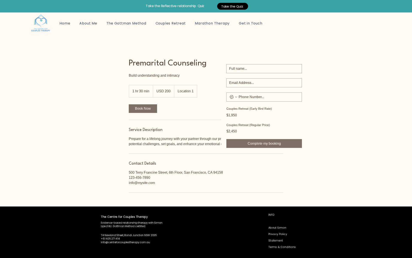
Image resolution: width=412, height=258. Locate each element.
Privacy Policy (277, 234)
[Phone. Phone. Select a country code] (233, 97)
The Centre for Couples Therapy (124, 217)
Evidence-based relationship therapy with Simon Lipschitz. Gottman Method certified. (131, 224)
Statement (275, 240)
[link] (143, 108)
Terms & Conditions (282, 247)
